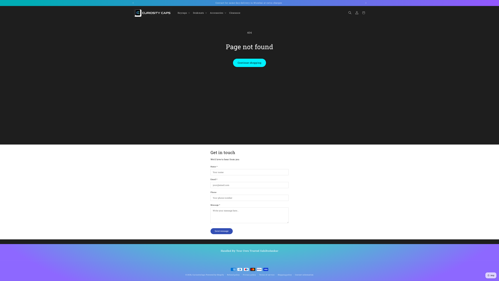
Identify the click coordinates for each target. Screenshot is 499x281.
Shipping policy (285, 275)
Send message (222, 231)
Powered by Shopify (215, 275)
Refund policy (233, 275)
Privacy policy (249, 275)
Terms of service (266, 275)
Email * (214, 179)
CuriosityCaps (198, 275)
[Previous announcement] (133, 3)
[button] (183, 12)
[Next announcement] (366, 3)
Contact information (304, 275)
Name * (214, 166)
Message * (215, 205)
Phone (213, 192)
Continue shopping (249, 62)
